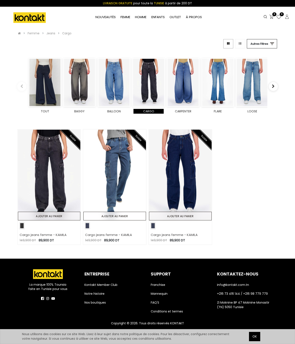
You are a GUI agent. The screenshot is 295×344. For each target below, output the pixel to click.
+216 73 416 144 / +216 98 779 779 (242, 293)
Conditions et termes (167, 311)
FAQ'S (155, 302)
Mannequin (159, 293)
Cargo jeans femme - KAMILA (43, 235)
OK (254, 336)
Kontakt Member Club (100, 285)
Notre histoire (94, 293)
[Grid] (228, 43)
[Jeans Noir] (22, 225)
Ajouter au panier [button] (49, 216)
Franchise (158, 285)
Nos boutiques (95, 302)
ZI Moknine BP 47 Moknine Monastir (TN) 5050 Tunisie (243, 304)
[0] (271, 17)
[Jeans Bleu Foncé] (87, 225)
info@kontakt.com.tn (233, 285)
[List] (240, 43)
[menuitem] (193, 17)
